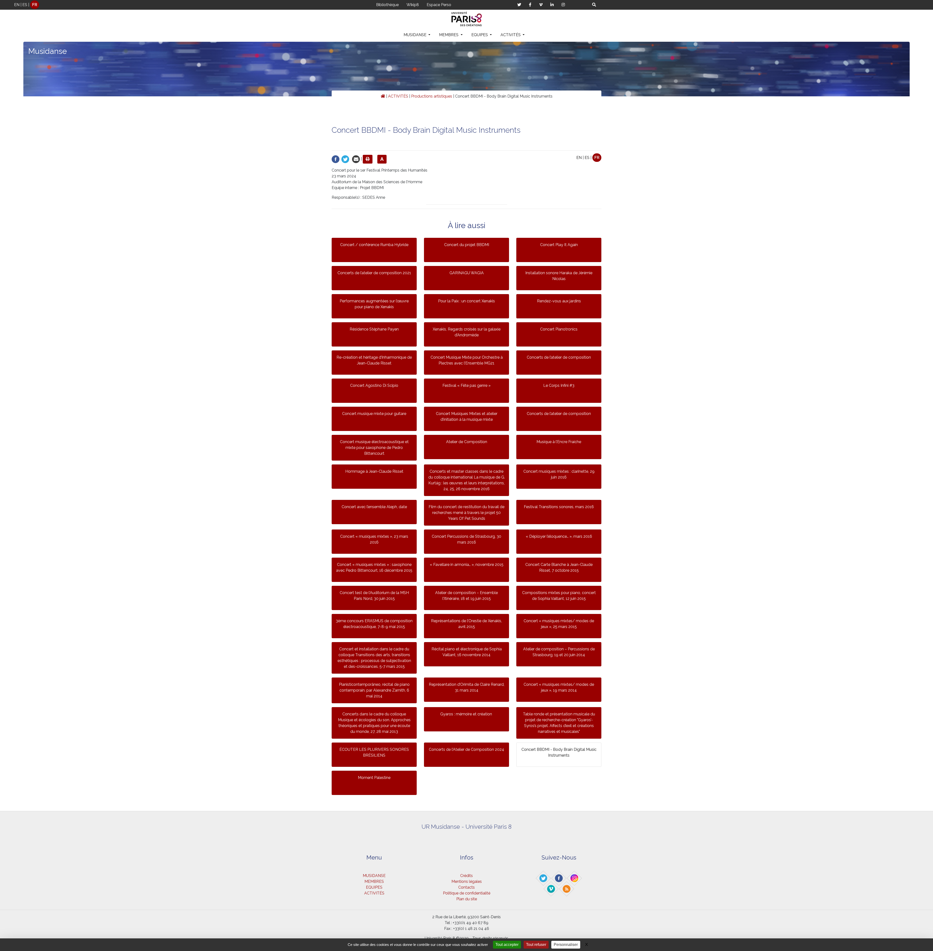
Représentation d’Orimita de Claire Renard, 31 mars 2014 (466, 687)
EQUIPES (480, 35)
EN (16, 4)
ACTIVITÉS (511, 35)
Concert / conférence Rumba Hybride (374, 244)
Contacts (466, 887)
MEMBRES (449, 35)
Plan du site (466, 899)
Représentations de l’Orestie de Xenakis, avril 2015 (466, 624)
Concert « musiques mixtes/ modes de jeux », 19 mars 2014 (559, 687)
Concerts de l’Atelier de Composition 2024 (466, 749)
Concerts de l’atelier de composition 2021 (374, 273)
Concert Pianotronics (559, 329)
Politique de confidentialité (466, 893)
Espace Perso (439, 4)
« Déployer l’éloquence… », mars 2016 (559, 536)
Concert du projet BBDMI (466, 244)
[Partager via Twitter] (345, 159)
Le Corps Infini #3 (558, 385)
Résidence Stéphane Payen (374, 329)
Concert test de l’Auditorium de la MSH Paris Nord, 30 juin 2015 (374, 595)
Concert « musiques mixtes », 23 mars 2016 (374, 539)
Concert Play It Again (559, 244)
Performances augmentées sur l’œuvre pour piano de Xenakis (374, 304)
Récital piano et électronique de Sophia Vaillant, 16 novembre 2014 (467, 652)
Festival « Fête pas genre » (466, 385)
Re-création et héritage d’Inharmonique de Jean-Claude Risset (374, 360)
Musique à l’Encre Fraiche (558, 441)
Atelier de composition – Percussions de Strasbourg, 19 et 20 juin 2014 (559, 652)
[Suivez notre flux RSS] (566, 888)
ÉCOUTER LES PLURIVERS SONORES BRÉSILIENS (374, 752)
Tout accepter (506, 945)
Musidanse (47, 51)
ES (24, 4)
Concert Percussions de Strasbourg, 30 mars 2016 (466, 539)
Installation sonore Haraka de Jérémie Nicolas (558, 276)
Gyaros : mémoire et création (466, 714)
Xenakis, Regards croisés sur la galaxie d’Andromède (467, 332)
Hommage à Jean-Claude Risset (374, 471)
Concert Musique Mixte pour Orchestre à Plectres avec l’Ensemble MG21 (467, 360)
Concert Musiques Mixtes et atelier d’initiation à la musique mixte (466, 416)
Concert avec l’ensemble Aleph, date (374, 506)
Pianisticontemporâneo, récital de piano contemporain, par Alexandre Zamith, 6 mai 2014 (374, 690)
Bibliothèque (387, 4)
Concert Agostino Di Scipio (374, 385)
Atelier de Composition (466, 441)
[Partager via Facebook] (335, 159)
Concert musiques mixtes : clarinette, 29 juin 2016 (559, 474)
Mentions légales (466, 881)
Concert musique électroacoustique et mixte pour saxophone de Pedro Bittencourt (374, 447)
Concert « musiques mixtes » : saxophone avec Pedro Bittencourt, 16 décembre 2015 (374, 567)
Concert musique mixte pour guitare (374, 413)
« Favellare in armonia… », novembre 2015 (466, 564)
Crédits (466, 875)
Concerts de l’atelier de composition (559, 357)
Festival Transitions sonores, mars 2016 (559, 506)
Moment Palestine (374, 777)
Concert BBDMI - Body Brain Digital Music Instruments (558, 752)
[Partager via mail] (356, 159)
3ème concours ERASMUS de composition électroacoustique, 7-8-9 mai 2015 (374, 624)
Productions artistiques (431, 96)
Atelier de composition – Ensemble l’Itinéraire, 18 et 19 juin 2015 (466, 595)
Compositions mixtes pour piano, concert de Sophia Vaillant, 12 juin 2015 (559, 595)
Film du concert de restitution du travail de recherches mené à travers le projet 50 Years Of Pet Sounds (466, 512)
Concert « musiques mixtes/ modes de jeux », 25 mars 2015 (559, 624)
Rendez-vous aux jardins (559, 301)
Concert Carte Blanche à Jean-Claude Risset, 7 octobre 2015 (559, 567)
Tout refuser (536, 945)
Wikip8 (412, 4)
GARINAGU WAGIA (466, 273)
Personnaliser (566, 945)
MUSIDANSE (415, 35)
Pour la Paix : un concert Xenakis (466, 301)
